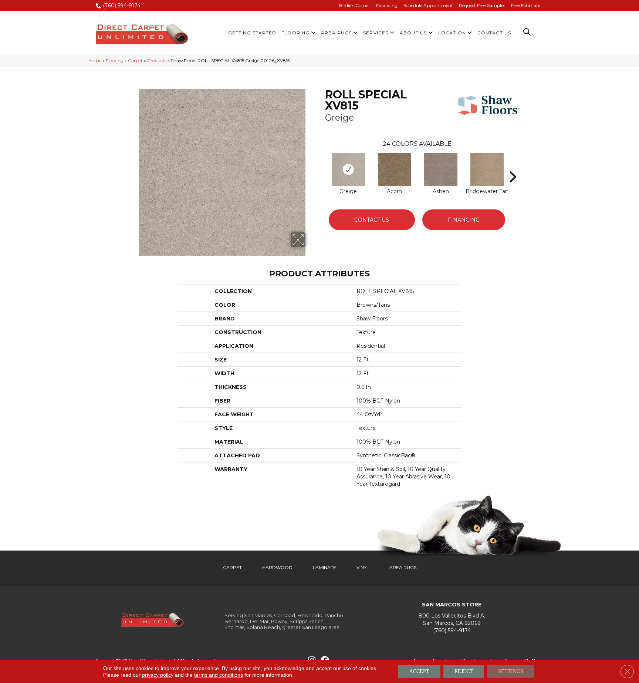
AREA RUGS (402, 567)
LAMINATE (324, 567)
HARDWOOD (277, 567)
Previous (321, 165)
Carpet (135, 60)
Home (94, 60)
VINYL (362, 567)
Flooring (115, 60)
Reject (463, 671)
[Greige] (348, 169)
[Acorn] (394, 169)
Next (512, 165)
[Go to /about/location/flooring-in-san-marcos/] (451, 619)
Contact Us (371, 219)
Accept (419, 671)
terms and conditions (218, 675)
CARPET (232, 567)
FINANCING (464, 219)
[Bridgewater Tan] (487, 169)
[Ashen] (440, 169)
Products (156, 60)
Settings (510, 671)
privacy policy (157, 675)
